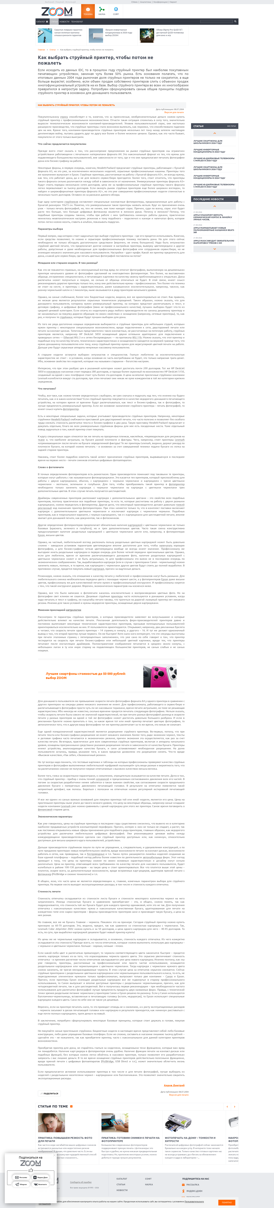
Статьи (54, 21)
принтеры (117, 596)
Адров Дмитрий (174, 1085)
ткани (41, 439)
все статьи (231, 126)
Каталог (40, 21)
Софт (116, 14)
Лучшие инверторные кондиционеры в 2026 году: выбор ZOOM (118, 32)
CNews (134, 2)
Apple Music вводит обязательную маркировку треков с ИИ (213, 242)
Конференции (160, 2)
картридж (98, 568)
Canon (169, 976)
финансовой (45, 809)
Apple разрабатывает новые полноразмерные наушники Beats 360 (213, 230)
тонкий (180, 504)
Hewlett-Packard (60, 419)
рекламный (45, 508)
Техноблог (77, 21)
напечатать (165, 545)
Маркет (173, 2)
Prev (214, 133)
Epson (41, 535)
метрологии (73, 609)
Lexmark (180, 439)
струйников (71, 201)
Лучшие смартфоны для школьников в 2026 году (207, 142)
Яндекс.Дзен (194, 1191)
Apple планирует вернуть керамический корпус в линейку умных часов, (212, 217)
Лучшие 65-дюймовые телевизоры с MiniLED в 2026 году (214, 159)
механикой (102, 779)
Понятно (227, 1202)
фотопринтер (71, 409)
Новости (64, 21)
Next (214, 192)
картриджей (135, 524)
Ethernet (69, 337)
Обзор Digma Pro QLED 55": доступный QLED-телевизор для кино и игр (170, 32)
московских (53, 371)
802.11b (137, 337)
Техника (88, 14)
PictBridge (108, 1061)
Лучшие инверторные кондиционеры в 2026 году (209, 150)
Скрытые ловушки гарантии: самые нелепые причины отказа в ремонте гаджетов (68, 32)
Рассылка (192, 1184)
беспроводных (95, 853)
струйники (66, 317)
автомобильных (152, 857)
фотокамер (44, 874)
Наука (101, 14)
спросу (64, 116)
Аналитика (145, 2)
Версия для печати (174, 112)
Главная (41, 50)
